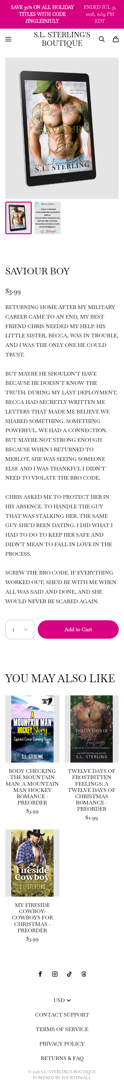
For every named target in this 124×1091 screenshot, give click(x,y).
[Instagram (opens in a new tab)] (55, 974)
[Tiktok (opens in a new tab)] (69, 974)
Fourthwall (76, 1077)
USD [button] (59, 1000)
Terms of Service (62, 1029)
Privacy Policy (62, 1043)
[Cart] (116, 39)
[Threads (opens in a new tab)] (84, 974)
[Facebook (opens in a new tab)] (40, 974)
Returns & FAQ (62, 1058)
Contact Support (62, 1014)
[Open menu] (8, 39)
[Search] (102, 39)
